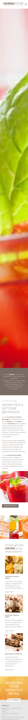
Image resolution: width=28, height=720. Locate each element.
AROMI (4, 715)
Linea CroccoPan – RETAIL (10, 719)
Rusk (3, 711)
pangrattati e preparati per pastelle (11, 709)
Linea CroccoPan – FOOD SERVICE (13, 717)
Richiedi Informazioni (10, 506)
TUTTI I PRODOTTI (14, 700)
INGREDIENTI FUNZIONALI (10, 713)
